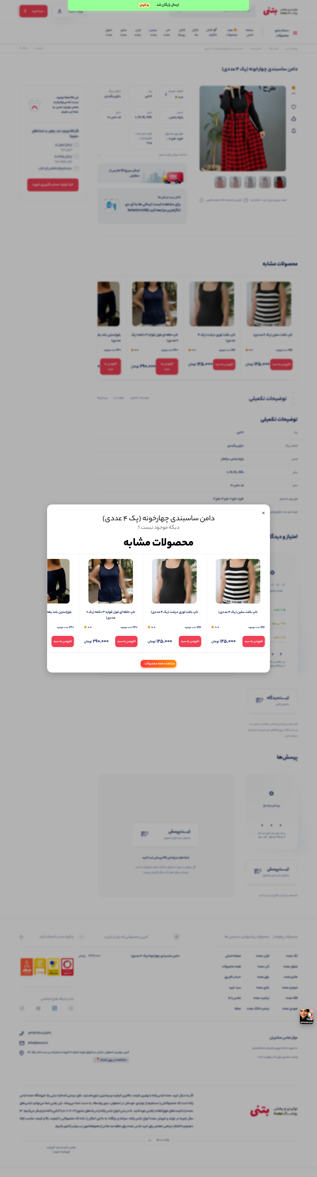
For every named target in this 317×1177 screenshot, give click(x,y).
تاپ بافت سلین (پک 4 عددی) (238, 612)
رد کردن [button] (144, 5)
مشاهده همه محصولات (160, 663)
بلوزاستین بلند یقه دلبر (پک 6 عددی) (47, 612)
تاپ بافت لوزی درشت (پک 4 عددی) (174, 612)
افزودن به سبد (253, 641)
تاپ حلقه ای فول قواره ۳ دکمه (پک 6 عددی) (110, 615)
